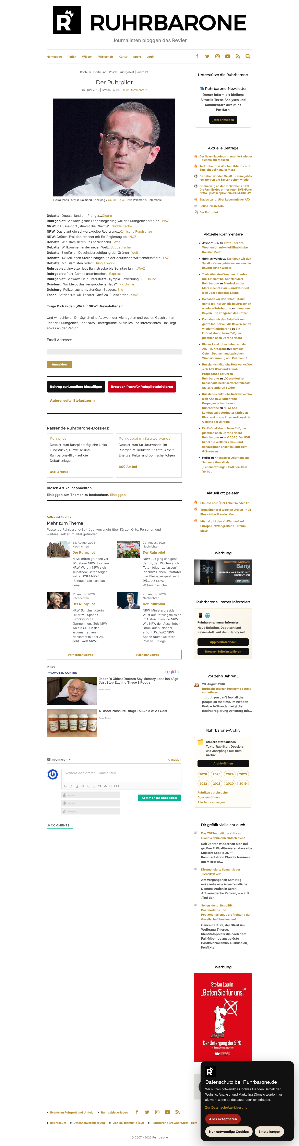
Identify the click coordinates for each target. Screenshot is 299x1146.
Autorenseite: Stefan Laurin (72, 400)
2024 (230, 774)
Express (115, 274)
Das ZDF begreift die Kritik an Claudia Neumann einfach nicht (223, 836)
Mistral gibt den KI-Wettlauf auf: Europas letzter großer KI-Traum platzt (223, 525)
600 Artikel (128, 467)
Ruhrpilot (58, 438)
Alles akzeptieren (223, 1119)
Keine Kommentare (134, 90)
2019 (243, 783)
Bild (120, 289)
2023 (243, 774)
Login (151, 56)
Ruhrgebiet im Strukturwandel (145, 438)
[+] (116, 785)
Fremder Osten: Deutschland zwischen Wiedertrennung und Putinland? (224, 353)
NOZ (132, 237)
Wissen (87, 56)
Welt (117, 242)
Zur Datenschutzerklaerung (226, 1107)
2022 (203, 783)
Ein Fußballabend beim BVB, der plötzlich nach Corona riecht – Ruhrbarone (224, 432)
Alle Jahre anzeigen (211, 802)
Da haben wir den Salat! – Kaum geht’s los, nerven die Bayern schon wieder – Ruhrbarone (226, 303)
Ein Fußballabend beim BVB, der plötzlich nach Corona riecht (222, 333)
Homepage (54, 56)
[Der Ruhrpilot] (58, 549)
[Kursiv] (71, 786)
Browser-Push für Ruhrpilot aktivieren (142, 387)
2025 (216, 774)
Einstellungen (269, 1132)
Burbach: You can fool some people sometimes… (226, 690)
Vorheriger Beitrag (80, 654)
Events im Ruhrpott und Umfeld (72, 1112)
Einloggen (118, 495)
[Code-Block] (105, 786)
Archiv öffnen (223, 763)
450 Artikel (59, 472)
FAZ (166, 258)
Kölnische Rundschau (136, 231)
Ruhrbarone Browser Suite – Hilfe (174, 1122)
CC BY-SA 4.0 (117, 200)
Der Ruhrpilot (83, 552)
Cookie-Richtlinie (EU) (128, 1122)
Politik (72, 56)
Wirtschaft (105, 56)
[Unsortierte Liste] (94, 786)
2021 (216, 783)
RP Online (148, 279)
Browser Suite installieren (223, 651)
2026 (203, 774)
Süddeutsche (122, 226)
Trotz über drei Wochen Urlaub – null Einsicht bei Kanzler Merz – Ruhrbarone (224, 278)
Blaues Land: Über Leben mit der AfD (225, 199)
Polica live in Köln (212, 206)
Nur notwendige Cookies (229, 1132)
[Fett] (65, 786)
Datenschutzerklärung (89, 1122)
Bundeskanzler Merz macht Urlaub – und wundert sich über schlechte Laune (225, 288)
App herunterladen (223, 642)
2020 (230, 783)
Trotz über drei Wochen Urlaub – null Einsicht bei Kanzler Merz (225, 167)
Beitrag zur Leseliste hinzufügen (76, 387)
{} (110, 785)
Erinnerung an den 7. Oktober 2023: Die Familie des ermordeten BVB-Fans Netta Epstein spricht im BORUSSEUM (226, 189)
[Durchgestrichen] (82, 786)
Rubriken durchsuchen (213, 792)
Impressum (58, 1122)
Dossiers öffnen (209, 797)
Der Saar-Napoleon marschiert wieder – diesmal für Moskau (226, 158)
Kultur (123, 56)
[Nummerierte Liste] (88, 786)
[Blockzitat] (100, 786)
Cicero (107, 216)
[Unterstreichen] (77, 786)
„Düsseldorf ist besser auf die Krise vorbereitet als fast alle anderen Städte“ (226, 383)
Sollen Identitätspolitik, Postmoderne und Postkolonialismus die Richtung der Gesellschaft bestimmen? (226, 912)
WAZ (165, 221)
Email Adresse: (59, 340)
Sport (137, 56)
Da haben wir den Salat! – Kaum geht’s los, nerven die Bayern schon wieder (226, 177)
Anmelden (174, 759)
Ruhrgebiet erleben (114, 1112)
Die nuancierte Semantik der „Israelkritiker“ (220, 872)
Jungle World (105, 263)
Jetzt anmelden (223, 120)
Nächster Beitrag (147, 654)
